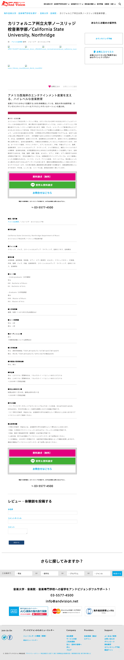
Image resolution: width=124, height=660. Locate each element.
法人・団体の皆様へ (74, 644)
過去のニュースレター (30, 640)
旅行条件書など (86, 653)
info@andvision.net (62, 601)
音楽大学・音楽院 (48, 13)
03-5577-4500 (62, 595)
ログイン (87, 639)
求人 (68, 647)
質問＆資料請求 (44, 185)
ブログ (69, 650)
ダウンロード (110, 641)
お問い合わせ (110, 639)
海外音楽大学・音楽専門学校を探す (20, 13)
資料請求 (108, 644)
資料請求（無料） (42, 176)
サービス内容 (71, 639)
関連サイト (109, 650)
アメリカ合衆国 (17, 42)
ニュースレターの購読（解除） (35, 636)
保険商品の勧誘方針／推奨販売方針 (68, 653)
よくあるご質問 (110, 636)
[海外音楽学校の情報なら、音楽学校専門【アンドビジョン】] (13, 4)
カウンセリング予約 (104, 38)
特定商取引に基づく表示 (49, 653)
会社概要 (69, 636)
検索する (117, 573)
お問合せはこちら (42, 193)
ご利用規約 (70, 641)
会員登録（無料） (91, 636)
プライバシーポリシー (33, 653)
